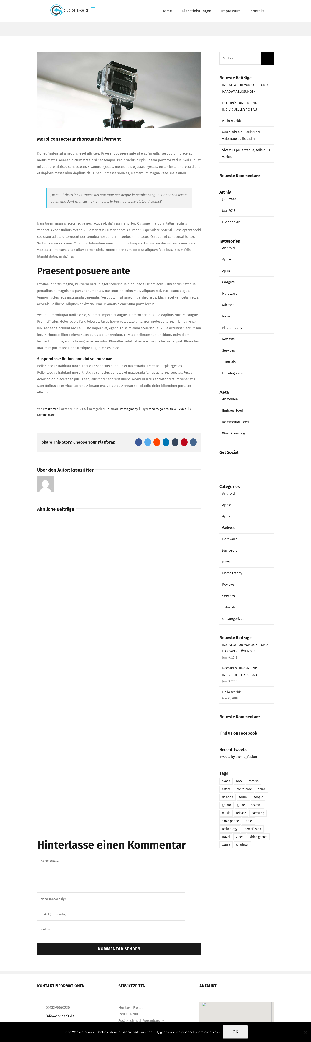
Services (228, 350)
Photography (129, 409)
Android (228, 248)
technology (229, 829)
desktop (227, 797)
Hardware (112, 409)
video (182, 409)
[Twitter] (247, 462)
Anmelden (230, 399)
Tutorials (229, 362)
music (226, 813)
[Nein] (305, 1032)
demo (262, 789)
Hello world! (231, 121)
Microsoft (229, 305)
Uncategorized (233, 373)
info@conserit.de (60, 1016)
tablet (249, 821)
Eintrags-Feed (232, 411)
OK (235, 1031)
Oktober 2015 (232, 222)
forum (243, 797)
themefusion (252, 829)
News (226, 316)
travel (174, 409)
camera (153, 409)
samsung (258, 813)
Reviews (228, 339)
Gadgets (228, 282)
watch (226, 845)
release (241, 813)
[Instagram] (259, 462)
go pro (164, 409)
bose (239, 781)
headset (256, 805)
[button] (236, 1018)
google (258, 797)
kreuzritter (50, 409)
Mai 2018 (228, 211)
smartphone (230, 821)
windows (242, 845)
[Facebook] (234, 462)
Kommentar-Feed (235, 422)
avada (226, 781)
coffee (226, 789)
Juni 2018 (229, 199)
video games (258, 837)
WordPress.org (233, 433)
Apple (226, 259)
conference (244, 789)
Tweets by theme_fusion (238, 757)
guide (241, 805)
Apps (226, 271)
